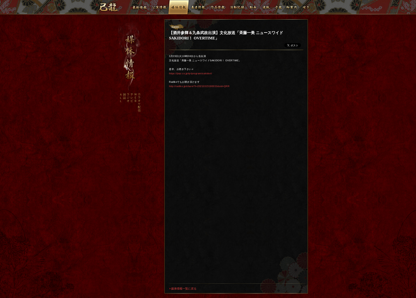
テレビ (131, 97)
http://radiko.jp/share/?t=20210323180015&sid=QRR (199, 86)
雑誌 (124, 96)
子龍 (278, 7)
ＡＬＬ (120, 98)
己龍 (110, 8)
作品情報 (217, 7)
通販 (266, 7)
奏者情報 (198, 7)
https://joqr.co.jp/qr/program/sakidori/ (190, 73)
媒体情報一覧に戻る (184, 288)
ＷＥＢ (135, 97)
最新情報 (139, 7)
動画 (253, 7)
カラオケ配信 (139, 102)
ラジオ (128, 97)
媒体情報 (178, 7)
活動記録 (237, 7)
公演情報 (159, 7)
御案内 (291, 7)
